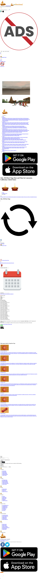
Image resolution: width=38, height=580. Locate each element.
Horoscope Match (7, 137)
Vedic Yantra (4, 145)
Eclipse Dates (25, 141)
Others (3, 149)
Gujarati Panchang (21, 119)
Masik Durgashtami (10, 131)
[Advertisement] (19, 73)
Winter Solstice (17, 142)
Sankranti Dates (20, 130)
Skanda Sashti (21, 131)
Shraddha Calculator (5, 139)
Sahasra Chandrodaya (11, 139)
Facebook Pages (6, 148)
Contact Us (14, 150)
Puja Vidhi (10, 134)
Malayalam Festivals (20, 133)
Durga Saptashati (13, 145)
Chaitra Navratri (21, 123)
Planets (3, 140)
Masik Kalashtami (15, 131)
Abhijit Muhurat (14, 127)
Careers (12, 150)
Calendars (3, 121)
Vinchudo (3, 120)
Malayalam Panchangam (9, 119)
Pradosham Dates (15, 130)
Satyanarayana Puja (26, 130)
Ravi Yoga (3, 510)
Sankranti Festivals (25, 133)
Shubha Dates (25, 127)
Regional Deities (19, 134)
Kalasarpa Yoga (17, 138)
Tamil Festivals (14, 133)
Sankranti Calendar (25, 122)
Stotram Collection (15, 144)
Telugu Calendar (20, 124)
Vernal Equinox (4, 472)
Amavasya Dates (24, 129)
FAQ (9, 150)
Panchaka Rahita (9, 127)
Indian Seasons (13, 142)
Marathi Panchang (15, 119)
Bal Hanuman (8, 147)
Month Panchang (4, 118)
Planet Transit (10, 141)
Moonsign (6, 138)
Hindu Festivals (9, 133)
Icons (3, 148)
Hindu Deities (14, 134)
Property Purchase (5, 491)
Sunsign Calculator (5, 526)
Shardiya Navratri (16, 123)
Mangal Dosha (13, 138)
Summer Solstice (22, 142)
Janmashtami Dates (10, 132)
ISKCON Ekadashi (16, 132)
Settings (3, 151)
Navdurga (7, 134)
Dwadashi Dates (15, 129)
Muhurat (3, 125)
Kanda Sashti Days (5, 519)
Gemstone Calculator (13, 137)
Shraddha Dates (4, 132)
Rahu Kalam (4, 498)
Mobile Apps (7, 150)
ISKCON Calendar (26, 124)
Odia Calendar (26, 123)
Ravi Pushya (4, 508)
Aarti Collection (4, 144)
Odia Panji (3, 119)
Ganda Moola (4, 497)
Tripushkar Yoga (4, 507)
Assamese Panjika (15, 118)
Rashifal (3, 138)
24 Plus (8, 260)
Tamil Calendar (14, 122)
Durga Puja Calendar (10, 123)
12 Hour (3, 260)
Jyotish (3, 136)
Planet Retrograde (20, 141)
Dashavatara (4, 134)
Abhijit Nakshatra (4, 500)
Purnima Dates (20, 129)
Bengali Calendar (4, 124)
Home (3, 116)
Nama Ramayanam (23, 145)
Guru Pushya (4, 509)
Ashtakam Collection (21, 144)
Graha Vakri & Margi (5, 483)
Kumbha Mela (4, 529)
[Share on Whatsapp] (19, 325)
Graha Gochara (4, 484)
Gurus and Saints (4, 135)
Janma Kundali (25, 137)
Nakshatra (6, 120)
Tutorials (3, 150)
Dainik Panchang (9, 118)
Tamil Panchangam (25, 118)
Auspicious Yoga (4, 127)
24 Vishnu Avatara (16, 135)
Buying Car (4, 490)
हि (0, 53)
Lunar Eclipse (8, 142)
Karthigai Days (4, 517)
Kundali (3, 137)
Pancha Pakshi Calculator (18, 139)
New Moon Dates (4, 480)
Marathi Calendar (15, 124)
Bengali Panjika (20, 118)
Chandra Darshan (10, 130)
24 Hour (5, 260)
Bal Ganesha (12, 147)
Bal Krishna (4, 147)
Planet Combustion (15, 141)
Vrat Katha (20, 132)
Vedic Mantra (27, 144)
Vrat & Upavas (4, 128)
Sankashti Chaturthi (5, 129)
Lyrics (3, 143)
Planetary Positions (5, 141)
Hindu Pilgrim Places (10, 135)
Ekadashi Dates (10, 129)
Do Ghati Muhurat (20, 127)
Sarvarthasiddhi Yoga (5, 505)
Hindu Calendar (4, 122)
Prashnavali (24, 139)
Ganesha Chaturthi (5, 130)
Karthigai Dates (25, 131)
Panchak (3, 496)
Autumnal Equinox (5, 474)
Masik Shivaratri (4, 131)
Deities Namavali (8, 145)
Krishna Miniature (16, 147)
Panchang (3, 117)
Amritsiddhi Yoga (4, 506)
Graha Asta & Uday (5, 482)
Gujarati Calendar (10, 124)
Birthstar (9, 138)
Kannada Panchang (27, 119)
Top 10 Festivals (4, 133)
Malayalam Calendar (20, 122)
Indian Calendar (9, 122)
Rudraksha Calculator (20, 137)
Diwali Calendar (4, 123)
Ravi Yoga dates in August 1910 (7, 324)
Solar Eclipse (4, 142)
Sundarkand (18, 145)
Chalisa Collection (9, 144)
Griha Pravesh (4, 489)
